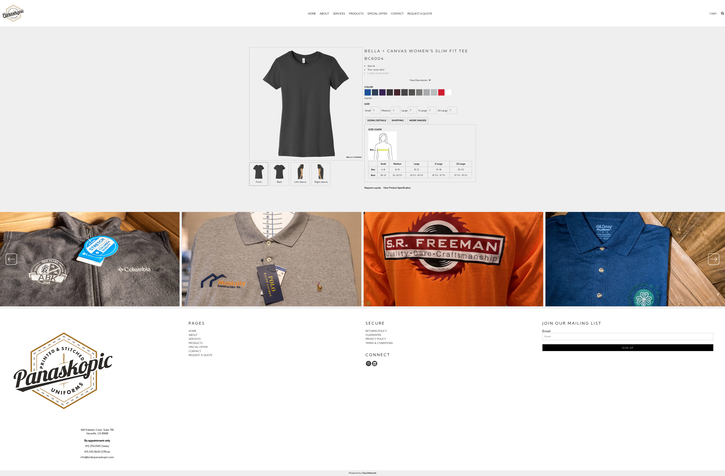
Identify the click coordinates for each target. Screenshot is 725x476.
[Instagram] (368, 363)
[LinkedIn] (374, 363)
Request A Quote (200, 355)
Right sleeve (321, 181)
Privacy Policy (376, 338)
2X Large (442, 110)
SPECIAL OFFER (198, 346)
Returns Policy (376, 330)
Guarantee (373, 334)
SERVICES (195, 338)
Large (404, 110)
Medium (386, 110)
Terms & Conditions (379, 342)
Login (713, 13)
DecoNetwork (369, 472)
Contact (195, 351)
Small (368, 110)
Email (546, 331)
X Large (422, 110)
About (193, 334)
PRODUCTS (196, 342)
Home (192, 330)
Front (259, 181)
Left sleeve (300, 181)
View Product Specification (397, 187)
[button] (722, 13)
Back (279, 181)
